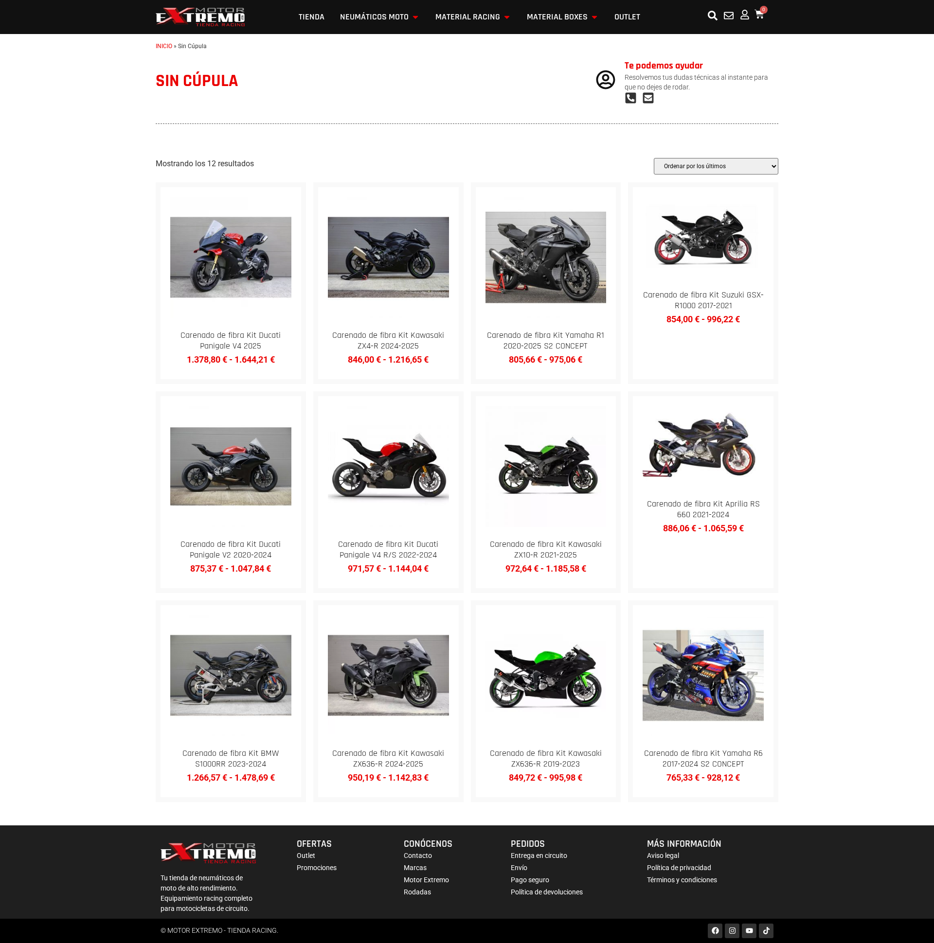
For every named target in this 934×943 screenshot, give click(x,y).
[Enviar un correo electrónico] (651, 98)
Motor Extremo (426, 880)
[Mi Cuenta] (745, 14)
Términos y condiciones (682, 880)
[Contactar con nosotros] (729, 15)
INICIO (164, 46)
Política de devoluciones (547, 892)
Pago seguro (530, 880)
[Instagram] (732, 931)
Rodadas (417, 892)
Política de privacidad (679, 868)
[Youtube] (749, 931)
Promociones (317, 868)
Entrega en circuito (539, 855)
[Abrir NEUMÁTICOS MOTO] (415, 17)
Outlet (306, 855)
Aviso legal (663, 855)
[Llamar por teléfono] (633, 98)
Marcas (415, 868)
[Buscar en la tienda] (713, 15)
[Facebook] (715, 931)
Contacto (418, 855)
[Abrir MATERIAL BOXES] (594, 17)
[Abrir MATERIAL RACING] (507, 17)
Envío (519, 868)
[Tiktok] (766, 931)
